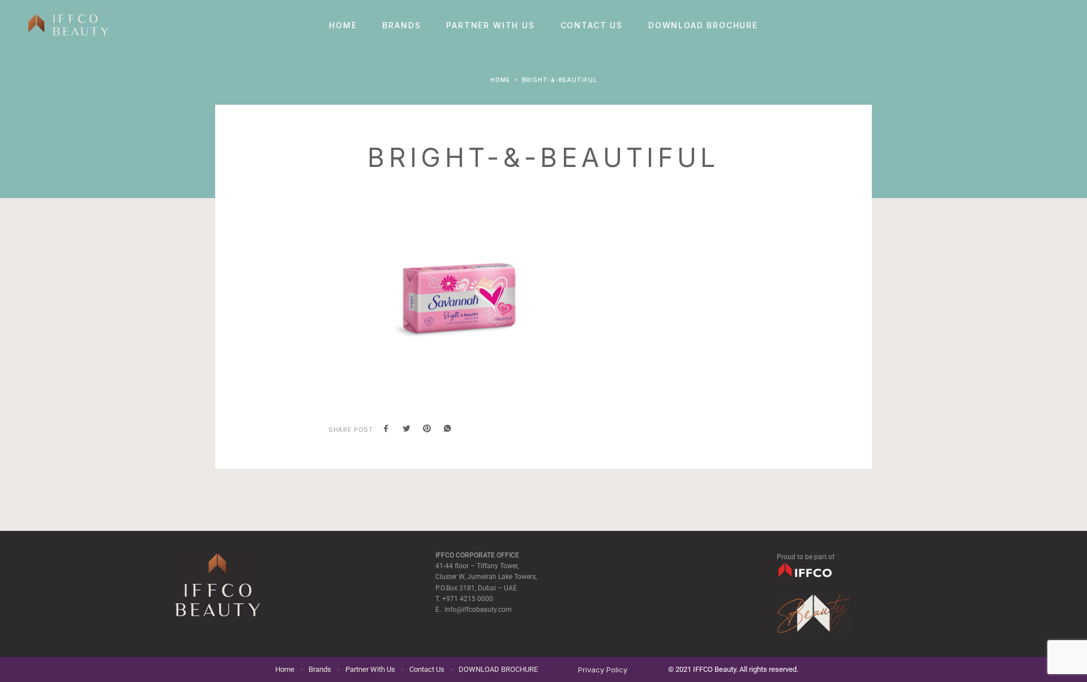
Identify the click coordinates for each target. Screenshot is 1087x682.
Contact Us (591, 25)
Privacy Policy (602, 669)
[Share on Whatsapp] (447, 429)
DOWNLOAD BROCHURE (703, 25)
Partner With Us (490, 25)
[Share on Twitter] (406, 429)
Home (343, 25)
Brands (401, 25)
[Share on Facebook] (386, 429)
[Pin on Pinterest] (427, 429)
